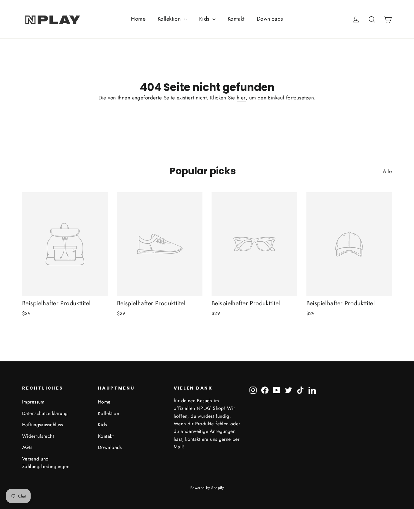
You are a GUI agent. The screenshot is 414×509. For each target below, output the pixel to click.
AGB (27, 447)
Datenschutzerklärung (45, 413)
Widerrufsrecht (38, 436)
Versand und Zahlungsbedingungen (45, 462)
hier (241, 97)
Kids (205, 19)
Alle (387, 171)
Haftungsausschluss (42, 424)
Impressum (33, 401)
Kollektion (170, 19)
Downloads (270, 19)
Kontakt (236, 19)
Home (138, 19)
